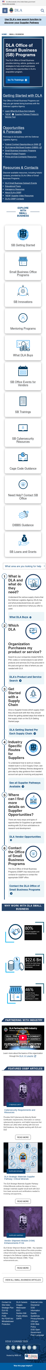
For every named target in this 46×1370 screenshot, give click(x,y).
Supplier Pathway (16, 1171)
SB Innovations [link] (23, 301)
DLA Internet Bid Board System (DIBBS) (22, 147)
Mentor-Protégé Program (15, 153)
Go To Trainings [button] (16, 79)
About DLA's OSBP (13, 192)
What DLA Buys (19, 617)
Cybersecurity (15, 1104)
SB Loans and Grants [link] (23, 551)
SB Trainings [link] (23, 411)
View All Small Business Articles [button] (23, 1279)
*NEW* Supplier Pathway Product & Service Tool (22, 115)
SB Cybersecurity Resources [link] (23, 440)
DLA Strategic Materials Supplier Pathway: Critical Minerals (19, 1177)
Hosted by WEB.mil (13, 1355)
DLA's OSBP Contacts (14, 198)
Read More (23, 1137)
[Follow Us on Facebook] (8, 1347)
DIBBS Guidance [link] (23, 524)
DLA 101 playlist (26, 1056)
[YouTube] (19, 1347)
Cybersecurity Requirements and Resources (19, 1111)
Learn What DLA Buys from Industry (20, 111)
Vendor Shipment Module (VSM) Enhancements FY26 (19, 1241)
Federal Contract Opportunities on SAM (21, 144)
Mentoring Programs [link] (23, 328)
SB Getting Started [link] (23, 244)
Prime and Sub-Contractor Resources (20, 156)
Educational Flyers (13, 186)
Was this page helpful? (23, 1365)
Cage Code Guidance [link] (23, 468)
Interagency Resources (14, 189)
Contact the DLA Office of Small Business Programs (24, 887)
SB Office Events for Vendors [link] (23, 383)
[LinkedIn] (24, 1347)
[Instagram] (29, 1347)
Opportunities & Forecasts (13, 129)
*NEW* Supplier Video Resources (19, 195)
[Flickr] (34, 1347)
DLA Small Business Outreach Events (21, 183)
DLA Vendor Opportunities (25, 836)
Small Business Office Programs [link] (23, 273)
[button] (9, 4)
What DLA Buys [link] (23, 355)
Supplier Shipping (16, 1235)
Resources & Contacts (20, 167)
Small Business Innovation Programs (20, 150)
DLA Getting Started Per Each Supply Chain (23, 731)
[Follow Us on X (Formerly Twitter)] (13, 1347)
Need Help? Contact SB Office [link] (23, 496)
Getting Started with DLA (22, 95)
